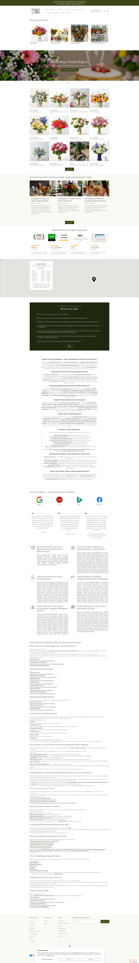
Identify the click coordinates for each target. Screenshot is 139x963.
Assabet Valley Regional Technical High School (90, 595)
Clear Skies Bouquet (35, 111)
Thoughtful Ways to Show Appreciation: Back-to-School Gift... (40, 200)
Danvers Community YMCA (95, 615)
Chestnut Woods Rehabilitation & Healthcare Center (92, 562)
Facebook (98, 504)
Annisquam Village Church (59, 615)
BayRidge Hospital (99, 555)
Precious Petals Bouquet (96, 139)
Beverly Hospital (90, 559)
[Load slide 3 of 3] (72, 82)
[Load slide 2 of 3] (69, 82)
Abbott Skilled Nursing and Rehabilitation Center (92, 552)
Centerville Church (42, 632)
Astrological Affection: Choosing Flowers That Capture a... (95, 200)
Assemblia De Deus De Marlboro (47, 617)
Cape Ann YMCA (92, 613)
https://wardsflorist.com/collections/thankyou (42, 690)
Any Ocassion (55, 43)
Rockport (49, 561)
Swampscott (51, 563)
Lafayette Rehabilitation (83, 572)
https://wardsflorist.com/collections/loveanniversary (43, 677)
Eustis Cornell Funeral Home (52, 596)
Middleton (39, 559)
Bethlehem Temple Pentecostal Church (52, 622)
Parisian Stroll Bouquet (76, 139)
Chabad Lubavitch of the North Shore (49, 633)
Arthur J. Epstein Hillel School (92, 592)
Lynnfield (65, 556)
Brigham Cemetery (42, 587)
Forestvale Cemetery (48, 598)
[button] (53, 9)
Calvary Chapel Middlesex (49, 628)
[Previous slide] (63, 82)
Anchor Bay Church (43, 615)
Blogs (31, 938)
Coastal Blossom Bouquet (37, 165)
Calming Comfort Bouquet (97, 165)
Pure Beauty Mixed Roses (56, 165)
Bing (79, 504)
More (69, 346)
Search (46, 923)
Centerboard (101, 613)
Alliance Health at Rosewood (85, 555)
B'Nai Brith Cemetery (43, 583)
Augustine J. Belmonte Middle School (92, 596)
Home (31, 920)
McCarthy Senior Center (83, 625)
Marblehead (64, 558)
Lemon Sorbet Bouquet (36, 139)
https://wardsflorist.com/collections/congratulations (43, 687)
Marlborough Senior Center (100, 623)
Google (39, 504)
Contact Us (32, 936)
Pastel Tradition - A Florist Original (79, 111)
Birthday (34, 43)
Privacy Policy (50, 955)
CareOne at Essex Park (88, 560)
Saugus (66, 561)
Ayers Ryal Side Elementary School (98, 598)
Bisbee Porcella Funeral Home (59, 585)
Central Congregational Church (58, 632)
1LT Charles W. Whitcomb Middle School (88, 582)
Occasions (32, 923)
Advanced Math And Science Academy (88, 588)
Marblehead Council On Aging (93, 621)
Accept (69, 959)
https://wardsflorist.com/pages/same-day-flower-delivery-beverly (47, 664)
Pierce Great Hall (95, 625)
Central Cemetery (47, 590)
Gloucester (40, 556)
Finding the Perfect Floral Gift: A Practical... (69, 200)
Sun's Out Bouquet (95, 111)
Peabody (61, 559)
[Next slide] (75, 82)
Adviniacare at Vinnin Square (100, 554)
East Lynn (61, 554)
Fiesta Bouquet (54, 139)
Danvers (54, 554)
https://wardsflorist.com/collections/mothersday (42, 703)
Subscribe (105, 921)
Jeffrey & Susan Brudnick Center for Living (96, 570)
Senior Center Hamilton (96, 626)
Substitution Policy (63, 933)
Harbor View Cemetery (49, 601)
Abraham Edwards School (100, 585)
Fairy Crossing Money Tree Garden (79, 165)
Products (32, 926)
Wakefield (65, 563)
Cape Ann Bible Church (60, 630)
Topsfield (58, 563)
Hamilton (47, 556)
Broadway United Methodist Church (47, 627)
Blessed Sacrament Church (60, 625)
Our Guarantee (33, 933)
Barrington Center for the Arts (95, 601)
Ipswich (54, 556)
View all (69, 169)
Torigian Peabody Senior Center (85, 631)
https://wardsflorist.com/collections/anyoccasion (42, 660)
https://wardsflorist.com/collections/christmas (42, 710)
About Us (32, 928)
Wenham (39, 564)
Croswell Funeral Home (53, 592)
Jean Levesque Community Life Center (93, 618)
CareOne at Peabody (102, 560)
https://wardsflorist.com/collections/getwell (41, 683)
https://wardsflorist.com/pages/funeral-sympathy (43, 693)
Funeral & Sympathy (98, 43)
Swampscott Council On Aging (95, 628)
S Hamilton (56, 561)
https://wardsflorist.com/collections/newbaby (42, 680)
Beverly (39, 554)
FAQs (60, 926)
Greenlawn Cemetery (56, 600)
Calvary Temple (46, 630)
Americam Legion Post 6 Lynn (94, 612)
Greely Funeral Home (43, 600)
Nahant (46, 559)
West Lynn (45, 564)
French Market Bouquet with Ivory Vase (59, 112)
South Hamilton (41, 563)
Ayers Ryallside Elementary (85, 600)
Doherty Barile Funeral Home (54, 593)
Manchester (57, 558)
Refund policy (62, 931)
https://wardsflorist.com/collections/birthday (41, 674)
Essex (66, 554)
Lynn (59, 556)
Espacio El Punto (93, 616)
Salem (61, 561)
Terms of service (63, 936)
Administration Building (101, 587)
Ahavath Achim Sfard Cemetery (45, 582)
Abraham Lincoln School (84, 587)
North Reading (53, 559)
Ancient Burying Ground (61, 582)
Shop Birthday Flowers (69, 69)
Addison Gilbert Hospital (84, 554)
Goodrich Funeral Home (61, 598)
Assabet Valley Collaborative (100, 593)
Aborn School (86, 585)
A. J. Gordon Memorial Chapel (91, 583)
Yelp (59, 504)
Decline (90, 959)
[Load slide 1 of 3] (67, 82)
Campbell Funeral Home (55, 587)
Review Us (32, 941)
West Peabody (53, 564)
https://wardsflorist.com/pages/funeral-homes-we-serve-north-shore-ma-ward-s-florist (53, 803)
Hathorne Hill (93, 568)
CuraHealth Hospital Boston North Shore (88, 564)
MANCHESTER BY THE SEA (45, 558)
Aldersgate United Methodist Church (47, 614)
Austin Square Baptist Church (50, 619)
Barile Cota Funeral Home (56, 583)
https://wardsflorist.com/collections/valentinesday (43, 706)
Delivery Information (35, 931)
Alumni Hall (99, 590)
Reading (44, 561)
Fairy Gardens (76, 43)
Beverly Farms (46, 554)
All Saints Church (63, 614)
